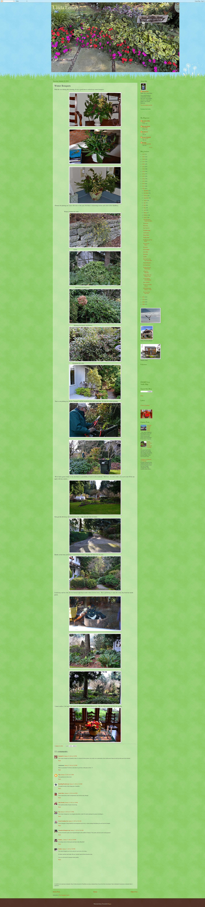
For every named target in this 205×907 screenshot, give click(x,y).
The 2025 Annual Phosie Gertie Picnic (149, 428)
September (146, 198)
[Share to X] (72, 746)
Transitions (145, 223)
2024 (143, 159)
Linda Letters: (66, 7)
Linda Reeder (145, 91)
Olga (59, 774)
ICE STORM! (146, 249)
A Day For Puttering (146, 271)
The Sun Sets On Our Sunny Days (147, 259)
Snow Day (145, 252)
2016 (143, 178)
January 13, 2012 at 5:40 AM (77, 830)
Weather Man (146, 237)
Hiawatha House (146, 126)
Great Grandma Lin (63, 821)
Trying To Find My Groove (147, 285)
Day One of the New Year (146, 292)
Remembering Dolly (146, 144)
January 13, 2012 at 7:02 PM (69, 849)
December (146, 190)
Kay (59, 812)
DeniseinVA (61, 756)
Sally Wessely (61, 802)
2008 (143, 304)
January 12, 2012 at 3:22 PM (71, 765)
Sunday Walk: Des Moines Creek (147, 275)
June (145, 205)
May (145, 207)
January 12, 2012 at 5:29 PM (76, 784)
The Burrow (145, 132)
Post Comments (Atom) (64, 895)
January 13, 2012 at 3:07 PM (69, 839)
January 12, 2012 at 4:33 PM (67, 774)
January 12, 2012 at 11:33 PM (67, 812)
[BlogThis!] (71, 746)
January (145, 217)
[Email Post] (67, 746)
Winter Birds (146, 235)
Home (95, 892)
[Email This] (69, 746)
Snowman (145, 254)
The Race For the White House (147, 268)
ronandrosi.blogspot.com (64, 830)
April (145, 210)
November (146, 193)
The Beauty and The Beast (147, 240)
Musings (144, 142)
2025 (143, 156)
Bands (143, 122)
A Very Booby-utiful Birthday (147, 279)
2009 (143, 302)
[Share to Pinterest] (75, 746)
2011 (143, 297)
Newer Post (56, 892)
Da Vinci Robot (146, 265)
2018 (143, 174)
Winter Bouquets (147, 263)
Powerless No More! (146, 244)
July (145, 203)
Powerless (145, 247)
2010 (143, 299)
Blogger (109, 904)
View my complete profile (146, 105)
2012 (143, 188)
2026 (143, 154)
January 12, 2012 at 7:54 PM (71, 802)
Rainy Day (145, 225)
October (146, 195)
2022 (143, 164)
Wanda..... (60, 839)
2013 (143, 186)
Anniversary (146, 232)
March (145, 212)
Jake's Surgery (146, 282)
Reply (59, 760)
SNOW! (145, 256)
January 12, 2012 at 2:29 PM (70, 756)
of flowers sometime (145, 405)
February (146, 215)
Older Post (134, 892)
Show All (150, 147)
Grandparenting (146, 230)
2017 (143, 176)
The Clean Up (146, 228)
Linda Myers (61, 793)
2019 (143, 171)
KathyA (60, 849)
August (145, 200)
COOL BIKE (145, 127)
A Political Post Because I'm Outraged (146, 460)
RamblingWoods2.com (63, 784)
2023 (143, 161)
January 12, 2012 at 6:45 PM (71, 793)
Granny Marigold (146, 137)
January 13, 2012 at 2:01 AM (74, 821)
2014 (143, 183)
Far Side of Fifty (146, 121)
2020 (143, 169)
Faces (143, 133)
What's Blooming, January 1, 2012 (147, 288)
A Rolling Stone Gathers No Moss (147, 220)
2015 (143, 181)
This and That (145, 138)
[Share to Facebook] (74, 746)
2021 (143, 166)
